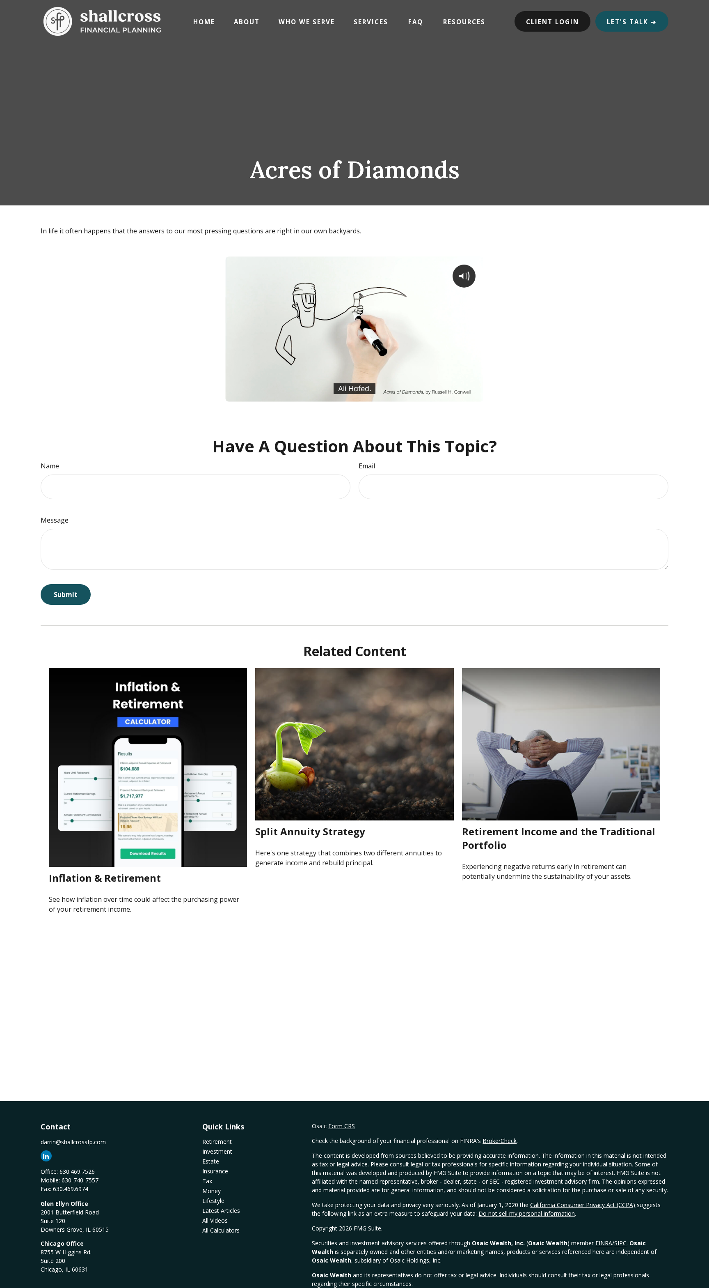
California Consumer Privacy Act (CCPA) (582, 1205)
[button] (204, 21)
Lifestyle (213, 1201)
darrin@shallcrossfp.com (73, 1142)
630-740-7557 (80, 1180)
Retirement (217, 1141)
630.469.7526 (77, 1171)
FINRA (603, 1243)
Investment (217, 1151)
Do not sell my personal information (526, 1213)
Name (50, 465)
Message (55, 520)
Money (211, 1191)
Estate (210, 1161)
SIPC (620, 1243)
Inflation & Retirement (105, 878)
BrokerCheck (500, 1141)
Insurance (215, 1171)
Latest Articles (221, 1210)
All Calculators (221, 1230)
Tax (207, 1181)
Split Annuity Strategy (310, 831)
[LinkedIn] (46, 1155)
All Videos (215, 1220)
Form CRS (341, 1126)
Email (367, 465)
